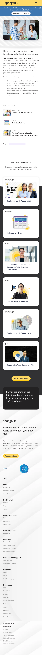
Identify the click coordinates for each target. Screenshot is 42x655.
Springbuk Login (8, 623)
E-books (5, 594)
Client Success (7, 560)
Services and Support (12, 557)
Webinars (6, 610)
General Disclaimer (9, 638)
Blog (4, 587)
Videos (5, 607)
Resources (7, 585)
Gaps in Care (6, 524)
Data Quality (6, 533)
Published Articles (8, 600)
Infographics (6, 597)
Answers (5, 502)
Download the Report (21, 13)
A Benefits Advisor (8, 490)
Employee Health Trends (17, 144)
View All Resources (21, 378)
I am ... (6, 484)
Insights (5, 506)
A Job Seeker (7, 494)
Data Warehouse (10, 530)
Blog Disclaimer (8, 641)
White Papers (7, 613)
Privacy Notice (7, 632)
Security (5, 629)
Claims (5, 518)
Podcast (5, 604)
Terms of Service (8, 635)
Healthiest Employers (9, 579)
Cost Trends (6, 521)
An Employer (7, 487)
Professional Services (9, 563)
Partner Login (7, 626)
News (5, 572)
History (5, 575)
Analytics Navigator (9, 551)
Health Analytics (10, 515)
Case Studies (7, 591)
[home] (13, 3)
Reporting (7, 539)
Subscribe (6, 617)
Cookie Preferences (9, 644)
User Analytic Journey (9, 548)
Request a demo (11, 456)
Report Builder (7, 542)
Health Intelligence (11, 500)
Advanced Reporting (9, 545)
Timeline (5, 509)
